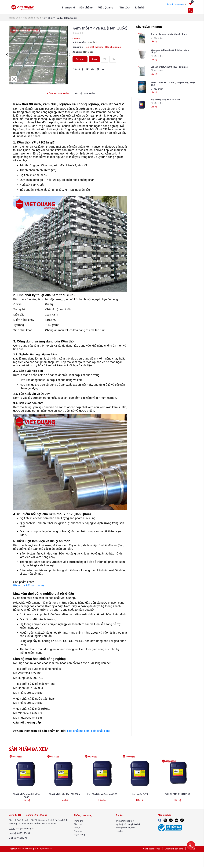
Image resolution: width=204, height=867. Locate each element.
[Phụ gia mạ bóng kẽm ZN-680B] (142, 104)
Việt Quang (105, 7)
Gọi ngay (80, 59)
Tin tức (124, 7)
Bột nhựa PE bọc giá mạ (28, 585)
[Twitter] (87, 69)
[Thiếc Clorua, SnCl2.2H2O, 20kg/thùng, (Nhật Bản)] (142, 87)
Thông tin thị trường (125, 827)
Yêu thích (158, 37)
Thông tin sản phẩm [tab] (57, 93)
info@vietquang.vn (25, 828)
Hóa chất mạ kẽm (94, 46)
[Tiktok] (182, 820)
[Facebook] (82, 69)
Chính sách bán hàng (174, 848)
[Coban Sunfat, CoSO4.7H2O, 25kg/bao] (142, 71)
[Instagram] (165, 820)
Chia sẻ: (76, 69)
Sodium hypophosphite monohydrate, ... (170, 34)
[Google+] (92, 69)
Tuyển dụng (79, 834)
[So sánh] (112, 59)
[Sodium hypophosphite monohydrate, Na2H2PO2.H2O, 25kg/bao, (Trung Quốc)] (142, 38)
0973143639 (23, 833)
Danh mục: (78, 46)
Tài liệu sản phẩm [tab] (85, 93)
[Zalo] (176, 820)
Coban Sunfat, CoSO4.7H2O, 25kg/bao (169, 66)
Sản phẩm (85, 7)
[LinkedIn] (103, 69)
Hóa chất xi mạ (31, 17)
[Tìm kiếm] (190, 10)
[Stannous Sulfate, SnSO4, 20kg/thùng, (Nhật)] (142, 54)
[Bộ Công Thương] (170, 827)
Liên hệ (140, 7)
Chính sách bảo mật (151, 848)
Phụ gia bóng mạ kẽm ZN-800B (26, 795)
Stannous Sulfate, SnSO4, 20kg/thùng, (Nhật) (170, 50)
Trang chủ (68, 7)
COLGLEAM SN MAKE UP (177, 794)
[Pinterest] (98, 69)
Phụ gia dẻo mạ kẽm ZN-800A (64, 794)
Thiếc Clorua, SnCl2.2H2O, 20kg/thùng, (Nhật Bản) (173, 83)
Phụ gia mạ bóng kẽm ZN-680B (165, 99)
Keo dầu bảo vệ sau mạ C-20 (102, 794)
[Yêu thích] (104, 59)
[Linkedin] (171, 820)
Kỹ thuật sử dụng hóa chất (128, 824)
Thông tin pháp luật (125, 820)
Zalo (94, 59)
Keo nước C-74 (140, 794)
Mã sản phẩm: (80, 41)
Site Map (78, 831)
